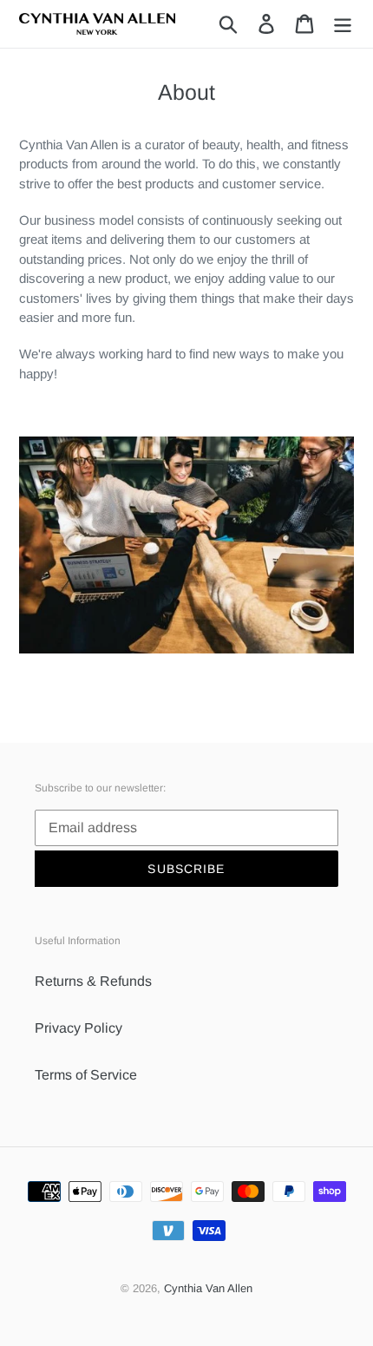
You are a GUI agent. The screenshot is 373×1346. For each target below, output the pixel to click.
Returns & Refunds (93, 981)
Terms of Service (86, 1074)
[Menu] (343, 23)
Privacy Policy (78, 1028)
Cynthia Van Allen (208, 1288)
